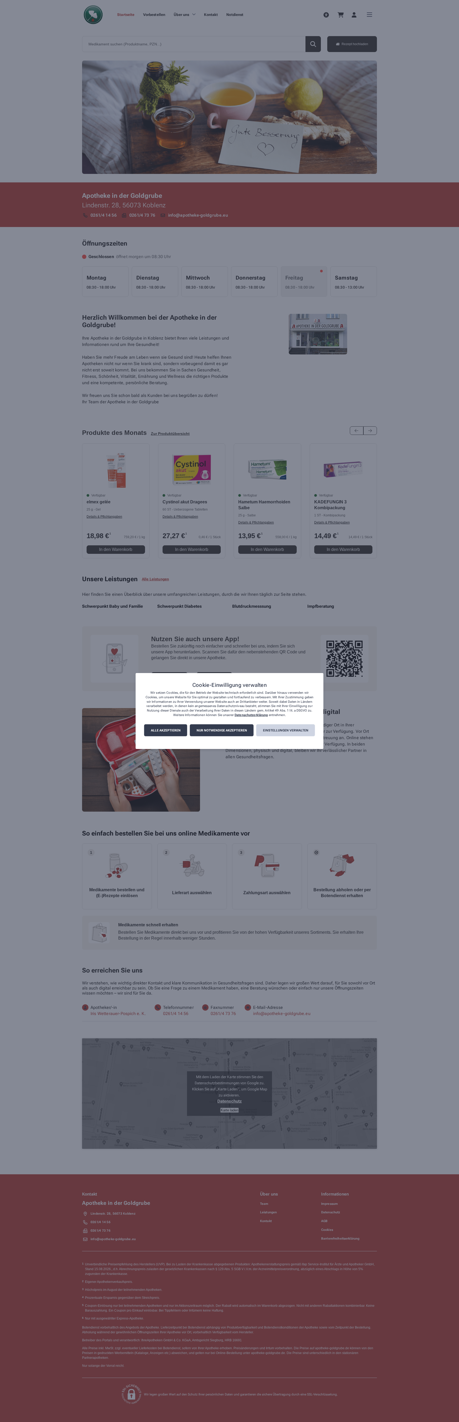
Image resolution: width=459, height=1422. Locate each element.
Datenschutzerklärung (251, 715)
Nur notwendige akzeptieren (222, 730)
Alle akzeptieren (166, 730)
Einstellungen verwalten (285, 730)
